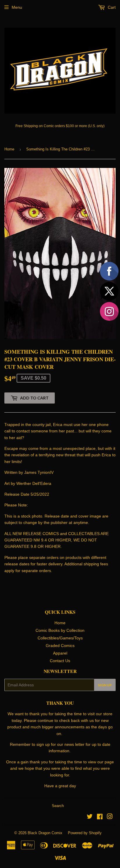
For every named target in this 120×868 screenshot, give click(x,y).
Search (58, 806)
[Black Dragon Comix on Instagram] (110, 817)
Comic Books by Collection (60, 630)
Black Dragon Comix (45, 833)
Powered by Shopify (85, 833)
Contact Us (60, 660)
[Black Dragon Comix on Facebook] (100, 817)
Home (9, 149)
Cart (111, 7)
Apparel (60, 653)
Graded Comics (60, 645)
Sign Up (105, 685)
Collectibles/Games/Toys (60, 638)
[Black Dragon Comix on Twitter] (90, 817)
